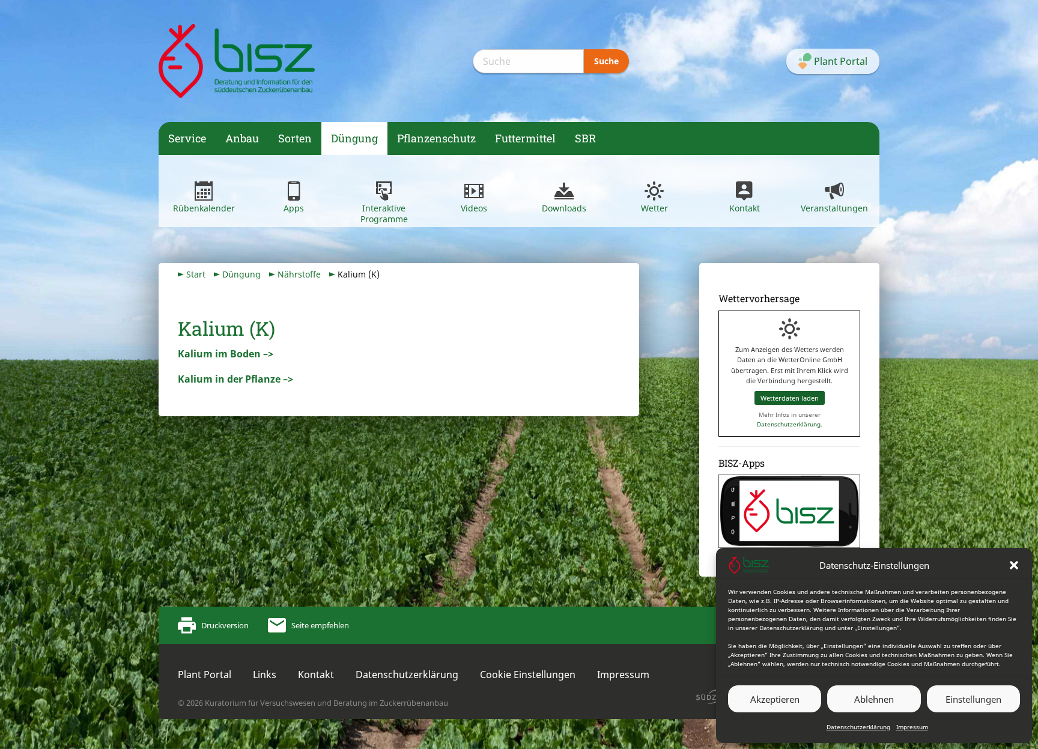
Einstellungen (973, 699)
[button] (1014, 565)
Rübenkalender (204, 208)
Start (195, 274)
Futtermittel (525, 138)
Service (187, 138)
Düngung (354, 138)
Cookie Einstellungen (527, 674)
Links (264, 674)
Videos (474, 208)
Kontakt (744, 208)
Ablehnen (874, 699)
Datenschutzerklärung (858, 727)
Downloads (564, 208)
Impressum (912, 727)
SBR (585, 138)
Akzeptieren (775, 699)
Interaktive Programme (384, 213)
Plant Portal (204, 674)
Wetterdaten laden (789, 397)
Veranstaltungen (834, 208)
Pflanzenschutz (436, 138)
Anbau (242, 138)
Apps (294, 208)
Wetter (654, 208)
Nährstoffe (299, 274)
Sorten (295, 138)
